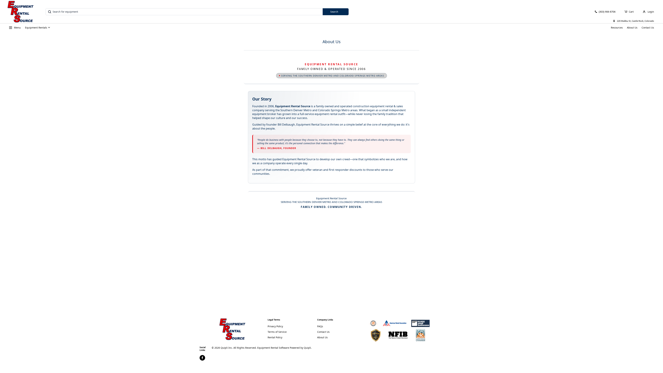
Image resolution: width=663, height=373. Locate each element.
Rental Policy (275, 337)
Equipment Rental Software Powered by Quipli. (284, 347)
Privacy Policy (275, 326)
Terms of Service (277, 331)
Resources (617, 27)
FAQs (320, 326)
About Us (632, 27)
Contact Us (648, 27)
